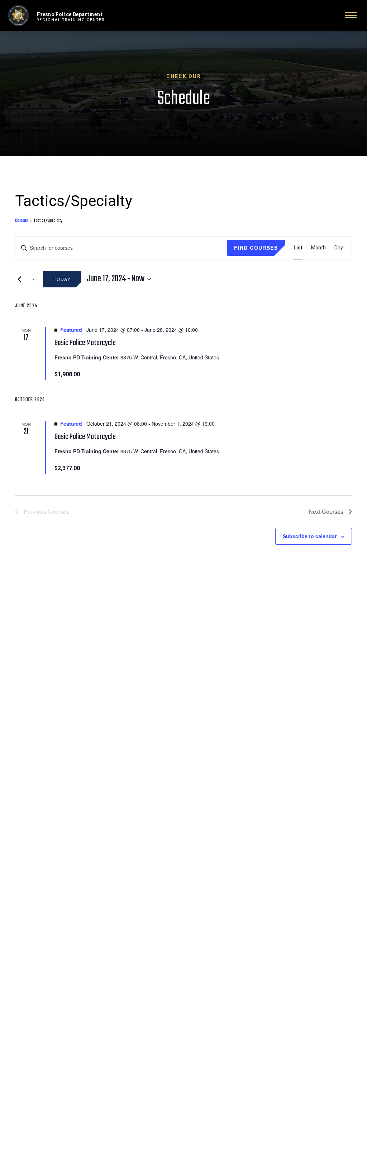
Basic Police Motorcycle (85, 343)
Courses (21, 221)
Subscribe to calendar (310, 536)
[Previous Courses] (19, 279)
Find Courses (256, 247)
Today (62, 279)
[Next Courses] (33, 279)
